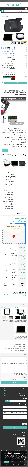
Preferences (10, 464)
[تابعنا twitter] (20, 1)
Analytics (16, 464)
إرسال (14, 382)
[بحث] (2, 11)
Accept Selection (14, 461)
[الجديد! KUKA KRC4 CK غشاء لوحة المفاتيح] (7, 313)
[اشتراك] (7, 401)
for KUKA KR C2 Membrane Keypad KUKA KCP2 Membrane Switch (8, 52)
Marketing (4, 464)
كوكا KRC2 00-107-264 (22, 249)
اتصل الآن (16, 82)
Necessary (22, 464)
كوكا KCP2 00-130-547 (22, 265)
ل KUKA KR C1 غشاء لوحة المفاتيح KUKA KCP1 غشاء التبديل (21, 321)
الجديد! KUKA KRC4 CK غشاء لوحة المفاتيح (8, 321)
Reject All (21, 461)
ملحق (24, 377)
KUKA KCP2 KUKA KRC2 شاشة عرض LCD (18, 350)
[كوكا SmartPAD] (13, 77)
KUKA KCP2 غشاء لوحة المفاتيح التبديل (9, 348)
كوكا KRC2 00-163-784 (22, 257)
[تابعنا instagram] (17, 1)
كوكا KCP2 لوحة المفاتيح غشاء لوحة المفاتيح (18, 346)
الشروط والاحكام (10, 379)
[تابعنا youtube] (26, 1)
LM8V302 (22, 278)
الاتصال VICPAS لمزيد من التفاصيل (5, 153)
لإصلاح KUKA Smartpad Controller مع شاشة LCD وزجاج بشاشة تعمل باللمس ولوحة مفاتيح (21, 337)
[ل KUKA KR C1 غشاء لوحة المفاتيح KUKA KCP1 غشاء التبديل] (20, 313)
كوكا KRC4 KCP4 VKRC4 (22, 271)
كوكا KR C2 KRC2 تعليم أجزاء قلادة (20, 344)
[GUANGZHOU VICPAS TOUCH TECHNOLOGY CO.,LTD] (14, 5)
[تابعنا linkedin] (22, 1)
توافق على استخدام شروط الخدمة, (16, 379)
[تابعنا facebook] (24, 1)
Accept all (7, 461)
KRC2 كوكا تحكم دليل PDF (22, 348)
